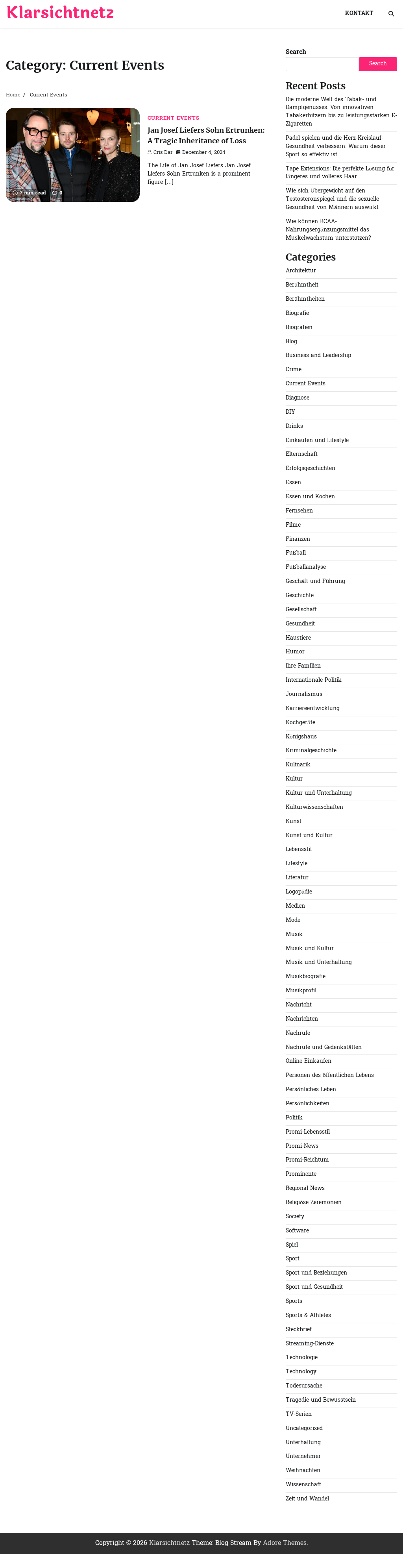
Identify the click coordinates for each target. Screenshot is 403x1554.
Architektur (301, 271)
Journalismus (304, 694)
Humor (295, 652)
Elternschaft (302, 454)
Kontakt (359, 13)
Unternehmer (303, 1456)
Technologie (302, 1358)
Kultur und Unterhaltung (319, 793)
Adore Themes (285, 1543)
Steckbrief (299, 1330)
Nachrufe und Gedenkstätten (324, 1047)
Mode (293, 920)
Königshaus (301, 737)
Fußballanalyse (306, 567)
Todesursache (304, 1386)
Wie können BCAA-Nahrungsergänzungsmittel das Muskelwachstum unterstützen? (328, 230)
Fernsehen (299, 511)
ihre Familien (303, 666)
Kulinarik (298, 765)
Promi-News (302, 1146)
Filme (293, 525)
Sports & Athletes (308, 1316)
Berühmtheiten (305, 299)
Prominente (301, 1174)
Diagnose (297, 398)
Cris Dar (162, 152)
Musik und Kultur (310, 949)
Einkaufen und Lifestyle (317, 441)
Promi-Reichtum (307, 1160)
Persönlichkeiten (307, 1104)
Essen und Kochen (310, 497)
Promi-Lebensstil (308, 1132)
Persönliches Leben (311, 1090)
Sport (292, 1259)
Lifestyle (296, 864)
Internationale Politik (314, 680)
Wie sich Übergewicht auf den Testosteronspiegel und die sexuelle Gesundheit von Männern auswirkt (332, 199)
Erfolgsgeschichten (310, 468)
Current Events (173, 118)
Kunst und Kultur (309, 836)
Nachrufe (298, 1033)
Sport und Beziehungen (316, 1273)
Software (297, 1231)
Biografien (299, 328)
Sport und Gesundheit (314, 1287)
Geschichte (300, 596)
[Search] (391, 14)
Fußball (296, 553)
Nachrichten (302, 1019)
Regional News (305, 1188)
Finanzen (298, 539)
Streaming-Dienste (310, 1344)
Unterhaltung (303, 1443)
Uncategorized (304, 1428)
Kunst (293, 822)
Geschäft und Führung (315, 581)
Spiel (292, 1245)
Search (296, 52)
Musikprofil (301, 991)
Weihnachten (303, 1471)
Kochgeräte (300, 723)
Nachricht (299, 1005)
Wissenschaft (303, 1485)
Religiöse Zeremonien (314, 1203)
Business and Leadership (318, 356)
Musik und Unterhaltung (319, 962)
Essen (293, 483)
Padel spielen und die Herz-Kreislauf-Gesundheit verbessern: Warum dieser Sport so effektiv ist (336, 146)
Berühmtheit (302, 285)
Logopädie (299, 892)
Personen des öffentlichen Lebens (330, 1075)
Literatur (297, 878)
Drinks (294, 426)
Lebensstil (299, 849)
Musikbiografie (305, 977)
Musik (294, 935)
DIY (290, 412)
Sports (294, 1301)
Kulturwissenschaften (314, 807)
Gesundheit (300, 624)
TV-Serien (299, 1414)
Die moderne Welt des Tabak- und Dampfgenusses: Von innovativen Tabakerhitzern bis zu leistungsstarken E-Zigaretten (341, 112)
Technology (301, 1372)
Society (295, 1217)
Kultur (294, 779)
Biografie (297, 313)
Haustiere (298, 638)
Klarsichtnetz (60, 13)
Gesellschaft (301, 610)
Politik (294, 1118)
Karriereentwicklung (313, 709)
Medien (295, 906)
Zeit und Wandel (307, 1499)
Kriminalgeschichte (311, 751)
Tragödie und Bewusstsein (321, 1400)
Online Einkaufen (308, 1061)
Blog (291, 342)
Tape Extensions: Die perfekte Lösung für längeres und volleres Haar (340, 173)
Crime (293, 370)
